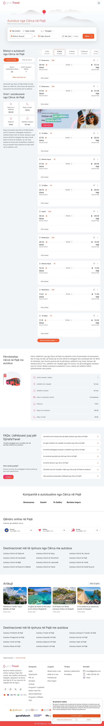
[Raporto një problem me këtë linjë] (94, 60)
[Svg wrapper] (16, 710)
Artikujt (31, 684)
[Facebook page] (5, 689)
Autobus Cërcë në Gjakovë (13, 553)
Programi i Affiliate (36, 697)
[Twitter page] (16, 689)
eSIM (30, 671)
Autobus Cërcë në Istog (45, 553)
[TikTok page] (21, 689)
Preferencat (52, 678)
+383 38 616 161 (92, 674)
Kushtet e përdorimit (72, 671)
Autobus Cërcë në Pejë (78, 558)
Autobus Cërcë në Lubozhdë (47, 562)
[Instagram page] (10, 689)
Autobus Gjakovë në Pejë (46, 642)
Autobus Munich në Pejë (45, 646)
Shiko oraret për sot (19, 77)
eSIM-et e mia (53, 674)
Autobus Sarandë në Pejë (46, 637)
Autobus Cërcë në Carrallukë (14, 558)
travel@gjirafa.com (93, 671)
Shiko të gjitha (94, 583)
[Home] (11, 3)
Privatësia (68, 674)
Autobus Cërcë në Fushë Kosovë (81, 567)
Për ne (31, 678)
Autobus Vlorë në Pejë (11, 642)
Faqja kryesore (8, 658)
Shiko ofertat (47, 125)
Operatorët (33, 674)
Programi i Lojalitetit (36, 687)
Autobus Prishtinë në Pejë (13, 633)
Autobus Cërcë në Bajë (12, 562)
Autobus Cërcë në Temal (45, 567)
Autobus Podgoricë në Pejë (13, 637)
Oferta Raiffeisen (35, 694)
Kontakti (8, 477)
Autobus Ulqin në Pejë (77, 642)
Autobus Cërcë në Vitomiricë (47, 558)
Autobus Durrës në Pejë (78, 637)
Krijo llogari (52, 681)
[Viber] (84, 677)
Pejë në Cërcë (27, 60)
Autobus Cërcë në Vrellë (78, 562)
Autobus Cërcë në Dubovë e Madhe (17, 567)
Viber (88, 678)
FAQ (30, 700)
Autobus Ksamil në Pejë (78, 646)
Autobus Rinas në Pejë (11, 646)
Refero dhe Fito (35, 691)
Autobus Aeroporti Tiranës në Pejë (82, 633)
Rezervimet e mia (54, 671)
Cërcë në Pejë (11, 60)
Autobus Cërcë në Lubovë (79, 553)
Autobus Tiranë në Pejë (45, 633)
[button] (71, 436)
